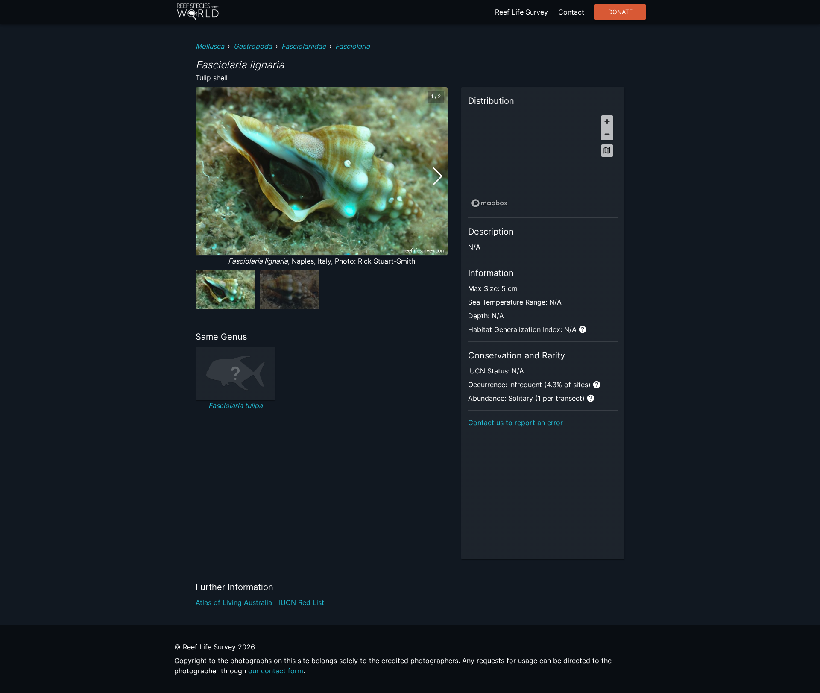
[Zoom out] (607, 134)
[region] (543, 161)
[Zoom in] (607, 121)
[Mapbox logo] (489, 203)
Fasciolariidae (303, 46)
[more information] (582, 329)
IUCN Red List (301, 602)
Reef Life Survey (521, 12)
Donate (620, 12)
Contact (571, 12)
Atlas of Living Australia (234, 602)
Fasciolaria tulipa (235, 405)
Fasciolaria (352, 46)
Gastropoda (253, 46)
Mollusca (210, 46)
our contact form (275, 671)
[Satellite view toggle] (607, 150)
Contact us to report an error (515, 422)
